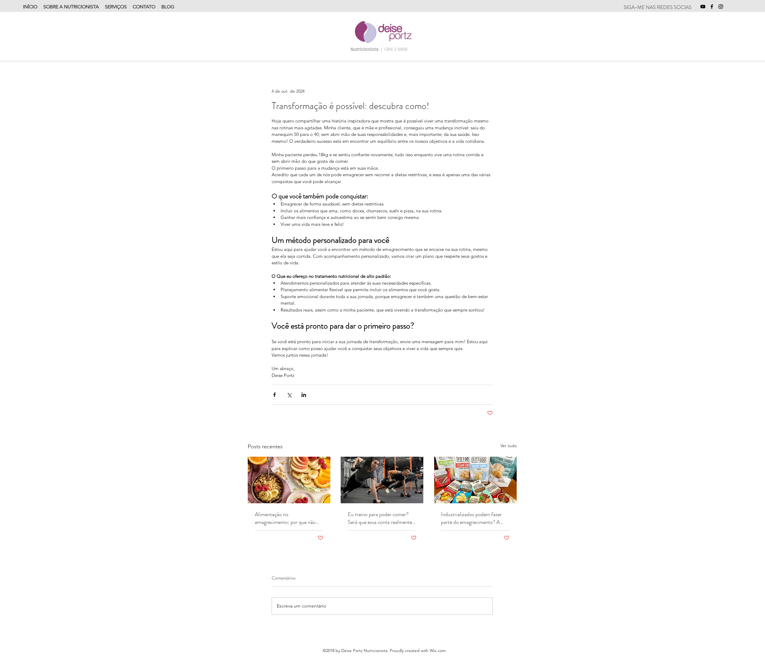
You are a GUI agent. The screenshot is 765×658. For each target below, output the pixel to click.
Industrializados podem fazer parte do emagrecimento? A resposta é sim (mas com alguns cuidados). (474, 518)
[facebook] (712, 7)
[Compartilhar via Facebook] (274, 395)
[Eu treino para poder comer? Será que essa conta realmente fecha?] (382, 480)
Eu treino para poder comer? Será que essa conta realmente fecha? (380, 518)
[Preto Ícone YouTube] (703, 7)
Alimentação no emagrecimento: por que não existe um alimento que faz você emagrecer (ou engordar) (288, 518)
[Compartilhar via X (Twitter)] (289, 395)
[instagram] (721, 7)
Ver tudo (509, 445)
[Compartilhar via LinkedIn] (304, 395)
